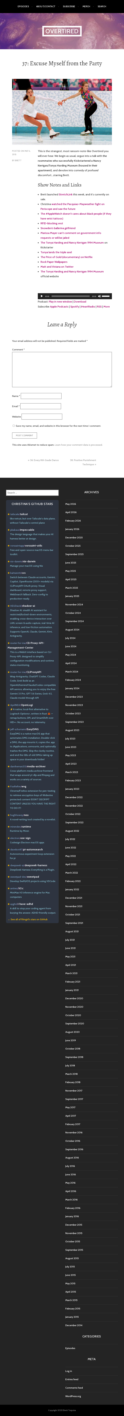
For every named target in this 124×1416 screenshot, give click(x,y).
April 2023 (71, 763)
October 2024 (73, 613)
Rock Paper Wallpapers (54, 262)
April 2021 (70, 965)
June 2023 (70, 747)
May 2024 (70, 654)
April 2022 (70, 864)
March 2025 (71, 587)
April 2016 (70, 1191)
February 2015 (72, 1308)
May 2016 (70, 1182)
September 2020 (74, 1023)
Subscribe (69, 6)
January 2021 (72, 990)
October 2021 (72, 914)
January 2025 (72, 596)
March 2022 (71, 872)
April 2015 (70, 1291)
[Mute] (99, 296)
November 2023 (74, 705)
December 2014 (73, 1325)
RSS (99, 306)
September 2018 (74, 1057)
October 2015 (72, 1241)
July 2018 (70, 1065)
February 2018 (72, 1082)
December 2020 (74, 998)
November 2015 (73, 1233)
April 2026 (71, 512)
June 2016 (70, 1174)
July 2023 (70, 738)
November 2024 (74, 604)
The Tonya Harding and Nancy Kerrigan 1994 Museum (72, 242)
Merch (86, 6)
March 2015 (71, 1300)
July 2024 (70, 638)
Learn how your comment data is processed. (79, 444)
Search (102, 6)
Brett (18, 160)
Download (80, 301)
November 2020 (74, 1006)
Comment (18, 349)
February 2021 (72, 981)
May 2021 (70, 956)
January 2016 (72, 1216)
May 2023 (70, 755)
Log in (68, 1371)
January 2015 (72, 1316)
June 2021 (70, 948)
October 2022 (72, 814)
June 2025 (70, 562)
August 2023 (72, 730)
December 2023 (74, 696)
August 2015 (72, 1258)
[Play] (41, 296)
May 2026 (70, 504)
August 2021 (72, 931)
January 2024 (72, 688)
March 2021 (71, 973)
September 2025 (74, 554)
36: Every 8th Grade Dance (44, 460)
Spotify (74, 306)
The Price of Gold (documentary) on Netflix (67, 257)
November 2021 (73, 906)
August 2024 (72, 629)
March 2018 (71, 1074)
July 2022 (70, 839)
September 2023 (74, 721)
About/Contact (45, 6)
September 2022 (74, 822)
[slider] (106, 296)
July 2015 (70, 1266)
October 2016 (72, 1141)
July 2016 (70, 1166)
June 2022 (70, 847)
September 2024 (74, 621)
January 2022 (72, 889)
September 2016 (74, 1149)
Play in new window (60, 301)
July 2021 (70, 939)
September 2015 (74, 1249)
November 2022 (74, 805)
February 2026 (73, 520)
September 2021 (74, 923)
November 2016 (73, 1132)
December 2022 (74, 797)
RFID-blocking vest (52, 223)
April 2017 (70, 1115)
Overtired (62, 31)
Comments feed (74, 1387)
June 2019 (70, 1040)
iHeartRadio (88, 306)
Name (16, 395)
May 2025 (70, 571)
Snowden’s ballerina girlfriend (58, 228)
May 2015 (70, 1283)
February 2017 (72, 1124)
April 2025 (70, 579)
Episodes (23, 6)
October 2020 (73, 1015)
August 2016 (72, 1157)
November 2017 (73, 1090)
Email (16, 406)
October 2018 (72, 1048)
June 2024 (70, 646)
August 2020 (72, 1032)
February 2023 (73, 780)
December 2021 (73, 897)
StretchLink (65, 194)
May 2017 (70, 1107)
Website (16, 416)
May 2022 (70, 856)
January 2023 (72, 788)
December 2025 (74, 537)
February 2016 (72, 1208)
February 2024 (73, 679)
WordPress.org (73, 1396)
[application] (75, 296)
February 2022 (73, 881)
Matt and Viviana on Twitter (57, 266)
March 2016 (71, 1199)
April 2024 (71, 663)
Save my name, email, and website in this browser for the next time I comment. (58, 425)
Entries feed (71, 1379)
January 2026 (72, 529)
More (106, 306)
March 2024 (71, 671)
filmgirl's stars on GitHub (34, 919)
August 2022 (72, 830)
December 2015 (73, 1224)
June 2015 (70, 1275)
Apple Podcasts (59, 306)
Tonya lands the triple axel (56, 252)
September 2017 (74, 1099)
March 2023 (71, 772)
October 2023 (73, 713)
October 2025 (72, 545)
